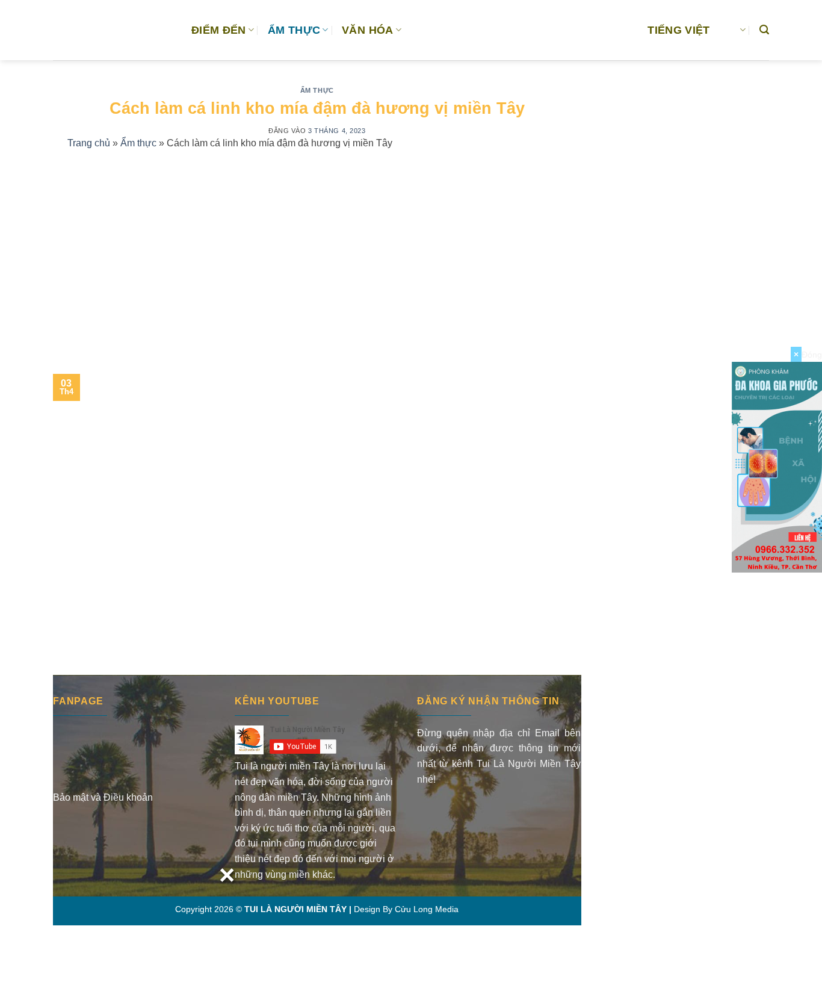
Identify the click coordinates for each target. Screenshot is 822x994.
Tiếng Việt (678, 30)
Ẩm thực (317, 90)
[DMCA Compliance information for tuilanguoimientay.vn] (463, 812)
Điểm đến (218, 30)
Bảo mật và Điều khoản (103, 797)
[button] (764, 30)
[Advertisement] (317, 247)
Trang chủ (88, 143)
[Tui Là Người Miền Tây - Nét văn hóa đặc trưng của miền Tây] (113, 30)
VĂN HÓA (367, 30)
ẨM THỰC (294, 30)
